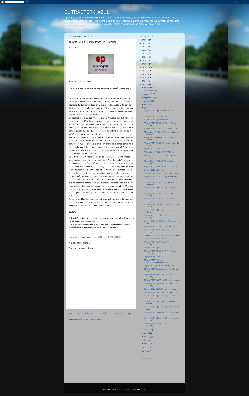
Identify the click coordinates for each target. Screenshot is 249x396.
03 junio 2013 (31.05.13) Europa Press (160, 289)
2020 (144, 60)
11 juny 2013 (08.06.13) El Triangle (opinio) (161, 235)
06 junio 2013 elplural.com (154, 257)
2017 (144, 71)
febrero (147, 340)
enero (147, 343)
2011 (144, 351)
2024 (144, 47)
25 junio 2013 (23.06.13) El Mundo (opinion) (162, 129)
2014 (144, 81)
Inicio (104, 313)
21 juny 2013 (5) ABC (152, 149)
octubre (147, 94)
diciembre (148, 87)
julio (146, 104)
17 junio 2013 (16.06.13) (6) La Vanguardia (161, 173)
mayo (146, 330)
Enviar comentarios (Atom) (91, 319)
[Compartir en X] (114, 237)
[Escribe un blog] (111, 237)
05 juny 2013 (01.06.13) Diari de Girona (160, 266)
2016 (144, 74)
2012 (144, 348)
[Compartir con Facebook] (116, 237)
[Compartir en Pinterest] (119, 237)
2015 (144, 78)
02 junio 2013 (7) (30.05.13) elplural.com (160, 292)
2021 (144, 57)
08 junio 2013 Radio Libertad (156, 239)
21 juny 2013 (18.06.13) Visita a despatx (160, 166)
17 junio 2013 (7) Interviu (154, 170)
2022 (144, 54)
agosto (147, 101)
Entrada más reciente (81, 313)
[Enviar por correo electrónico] (109, 237)
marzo (147, 337)
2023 (144, 50)
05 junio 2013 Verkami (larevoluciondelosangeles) (156, 261)
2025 (144, 43)
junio (146, 108)
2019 (144, 64)
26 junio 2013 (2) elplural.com (156, 120)
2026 (144, 40)
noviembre (149, 91)
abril (146, 333)
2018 (144, 67)
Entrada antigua (125, 313)
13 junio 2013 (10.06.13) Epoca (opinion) (161, 226)
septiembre (149, 98)
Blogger (142, 389)
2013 (144, 84)
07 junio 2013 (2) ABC (153, 248)
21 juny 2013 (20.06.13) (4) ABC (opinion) (161, 152)
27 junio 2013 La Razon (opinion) (157, 116)
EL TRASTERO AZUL (86, 12)
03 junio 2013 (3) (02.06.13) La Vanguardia (161, 280)
